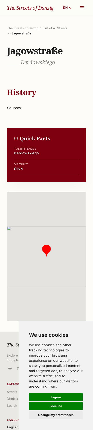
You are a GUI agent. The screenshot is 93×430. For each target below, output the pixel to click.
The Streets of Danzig (30, 7)
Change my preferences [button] (56, 415)
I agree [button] (56, 397)
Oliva (18, 169)
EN (65, 7)
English (12, 427)
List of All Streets (55, 28)
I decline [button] (56, 406)
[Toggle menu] (81, 7)
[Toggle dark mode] (10, 369)
